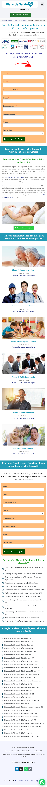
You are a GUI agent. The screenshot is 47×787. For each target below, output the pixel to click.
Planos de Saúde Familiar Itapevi (23, 454)
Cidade (6, 98)
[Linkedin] (17, 769)
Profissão (7, 122)
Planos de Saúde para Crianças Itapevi (23, 347)
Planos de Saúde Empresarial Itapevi (23, 383)
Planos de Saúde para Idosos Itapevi (23, 276)
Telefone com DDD (10, 90)
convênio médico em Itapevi (14, 177)
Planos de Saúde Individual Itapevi (23, 418)
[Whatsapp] (26, 769)
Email (5, 82)
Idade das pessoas (10, 114)
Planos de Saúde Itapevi (20, 20)
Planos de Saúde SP (7, 20)
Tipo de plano (8, 130)
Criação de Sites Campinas (29, 781)
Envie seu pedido (7, 186)
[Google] (30, 769)
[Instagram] (21, 769)
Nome (5, 74)
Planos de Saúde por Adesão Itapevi (23, 311)
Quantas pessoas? (10, 106)
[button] (42, 4)
